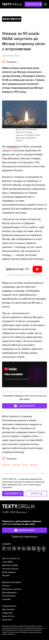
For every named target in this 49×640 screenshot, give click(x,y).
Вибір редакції (9, 572)
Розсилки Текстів (10, 568)
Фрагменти (7, 565)
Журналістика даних (11, 582)
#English (6, 575)
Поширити (11, 62)
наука (34, 465)
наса (26, 465)
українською (22, 630)
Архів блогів (8, 616)
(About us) (14, 558)
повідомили (12, 146)
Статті (4, 562)
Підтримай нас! (9, 606)
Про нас (6, 558)
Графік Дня (7, 613)
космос (7, 465)
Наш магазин (8, 609)
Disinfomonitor (9, 596)
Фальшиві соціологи (12, 589)
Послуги (6, 585)
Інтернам (6, 599)
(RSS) (10, 562)
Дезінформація (9, 592)
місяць (17, 465)
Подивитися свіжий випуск (24, 536)
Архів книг (7, 619)
